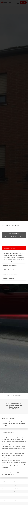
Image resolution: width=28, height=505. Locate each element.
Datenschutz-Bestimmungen (8, 278)
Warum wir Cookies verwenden (9, 248)
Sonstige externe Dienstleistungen (10, 274)
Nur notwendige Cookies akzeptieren (14, 236)
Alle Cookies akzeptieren (14, 233)
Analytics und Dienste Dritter (9, 269)
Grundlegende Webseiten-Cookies (10, 265)
